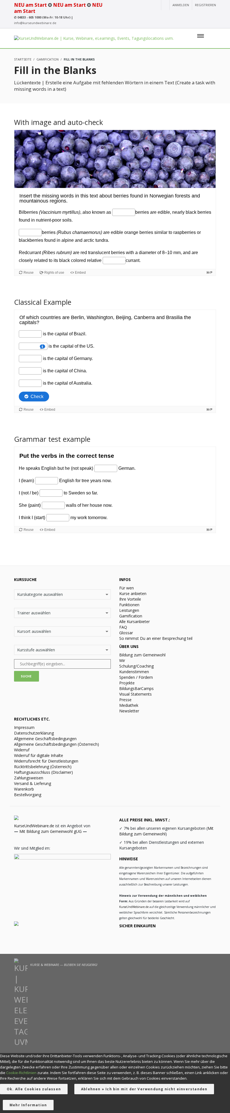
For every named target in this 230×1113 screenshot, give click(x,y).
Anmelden (181, 5)
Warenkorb (24, 789)
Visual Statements (135, 694)
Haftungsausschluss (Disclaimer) (43, 772)
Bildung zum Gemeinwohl (142, 654)
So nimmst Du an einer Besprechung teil (155, 638)
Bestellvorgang (27, 794)
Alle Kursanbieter (134, 621)
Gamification (130, 616)
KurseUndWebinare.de (34, 825)
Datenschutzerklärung (34, 733)
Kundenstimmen (134, 671)
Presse (125, 699)
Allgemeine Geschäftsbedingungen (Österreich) (56, 744)
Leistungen (129, 610)
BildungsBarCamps (136, 688)
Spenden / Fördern (136, 677)
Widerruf (21, 749)
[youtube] (172, 15)
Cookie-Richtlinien (21, 1072)
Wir (122, 660)
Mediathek (128, 705)
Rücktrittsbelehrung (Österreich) (43, 766)
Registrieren (205, 5)
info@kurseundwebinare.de (35, 23)
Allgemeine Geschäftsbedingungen (45, 738)
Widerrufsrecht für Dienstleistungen (46, 761)
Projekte (127, 683)
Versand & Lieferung (32, 783)
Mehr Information (28, 1105)
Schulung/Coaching (136, 666)
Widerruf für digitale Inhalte (38, 755)
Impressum (24, 727)
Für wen (126, 588)
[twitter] (203, 15)
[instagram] (182, 15)
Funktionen (129, 604)
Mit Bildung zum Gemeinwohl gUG (50, 831)
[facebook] (192, 15)
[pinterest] (212, 15)
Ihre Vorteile (130, 599)
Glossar (126, 632)
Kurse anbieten (132, 593)
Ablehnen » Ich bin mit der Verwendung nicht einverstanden (144, 1089)
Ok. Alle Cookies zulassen (34, 1089)
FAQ (123, 627)
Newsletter (129, 711)
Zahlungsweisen (28, 777)
